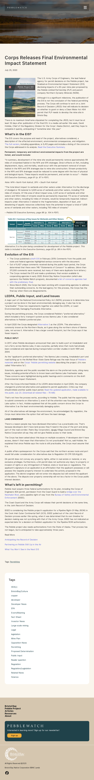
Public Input (16, 655)
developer (15, 600)
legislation (15, 634)
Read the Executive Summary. (51, 147)
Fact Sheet (16, 617)
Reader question (18, 660)
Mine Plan (15, 638)
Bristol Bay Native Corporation (17, 768)
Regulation (16, 664)
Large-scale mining (19, 625)
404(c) (14, 587)
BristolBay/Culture (19, 591)
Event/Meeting (18, 613)
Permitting (15, 562)
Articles (9, 711)
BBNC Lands (35, 768)
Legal (13, 630)
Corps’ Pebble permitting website (39, 362)
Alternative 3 (44, 324)
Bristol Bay (11, 706)
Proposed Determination (22, 651)
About (8, 716)
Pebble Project (13, 708)
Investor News (18, 621)
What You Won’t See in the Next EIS (22, 549)
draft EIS (35, 259)
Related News (17, 673)
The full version (12, 144)
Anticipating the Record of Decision (21, 540)
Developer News (18, 604)
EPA (13, 608)
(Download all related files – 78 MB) (38, 393)
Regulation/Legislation (21, 668)
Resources (10, 713)
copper (14, 595)
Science (14, 677)
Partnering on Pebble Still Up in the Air (23, 544)
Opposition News (19, 643)
